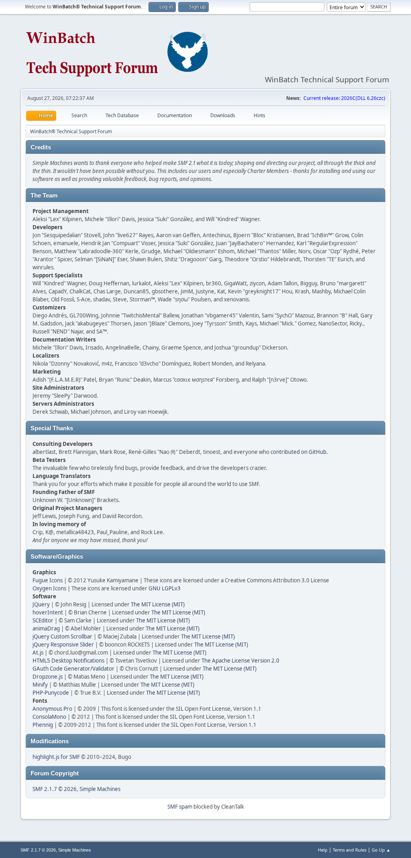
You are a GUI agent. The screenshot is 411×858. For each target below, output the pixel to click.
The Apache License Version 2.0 (240, 660)
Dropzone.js (48, 676)
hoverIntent (48, 612)
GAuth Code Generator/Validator (73, 668)
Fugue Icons (48, 580)
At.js (38, 652)
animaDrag (46, 628)
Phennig (43, 724)
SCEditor (43, 620)
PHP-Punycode (51, 692)
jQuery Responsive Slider (63, 644)
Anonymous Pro (52, 708)
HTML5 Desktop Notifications (68, 660)
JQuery (41, 604)
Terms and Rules (349, 850)
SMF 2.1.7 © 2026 (55, 789)
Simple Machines (99, 789)
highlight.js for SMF (56, 756)
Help (323, 850)
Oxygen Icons (49, 588)
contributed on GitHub (298, 451)
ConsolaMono (49, 716)
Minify (40, 684)
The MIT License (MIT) (158, 604)
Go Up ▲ (381, 850)
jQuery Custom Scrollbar (62, 636)
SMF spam (179, 806)
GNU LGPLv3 (165, 588)
